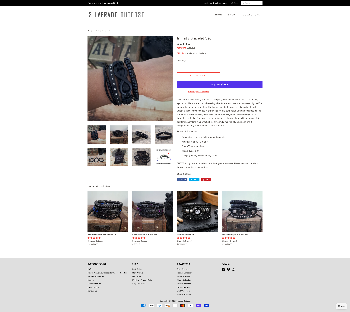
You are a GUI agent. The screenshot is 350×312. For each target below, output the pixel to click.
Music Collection (184, 280)
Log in (206, 3)
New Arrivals (137, 273)
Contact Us (92, 291)
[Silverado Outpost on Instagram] (233, 270)
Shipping (181, 53)
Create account (220, 3)
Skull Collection (183, 287)
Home (218, 14)
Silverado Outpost (182, 301)
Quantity (181, 60)
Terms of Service (94, 283)
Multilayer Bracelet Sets (142, 280)
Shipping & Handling (96, 276)
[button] (184, 44)
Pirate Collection (184, 294)
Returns (91, 280)
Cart (235, 3)
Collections (252, 14)
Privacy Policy (93, 287)
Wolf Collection (183, 291)
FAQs (90, 269)
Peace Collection (184, 283)
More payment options (198, 91)
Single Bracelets (138, 283)
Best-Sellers (137, 269)
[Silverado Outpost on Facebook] (223, 270)
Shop (232, 14)
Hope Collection (183, 276)
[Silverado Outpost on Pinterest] (228, 270)
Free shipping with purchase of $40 (103, 3)
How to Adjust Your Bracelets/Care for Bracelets (107, 273)
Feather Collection (184, 273)
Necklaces (136, 276)
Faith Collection (183, 269)
